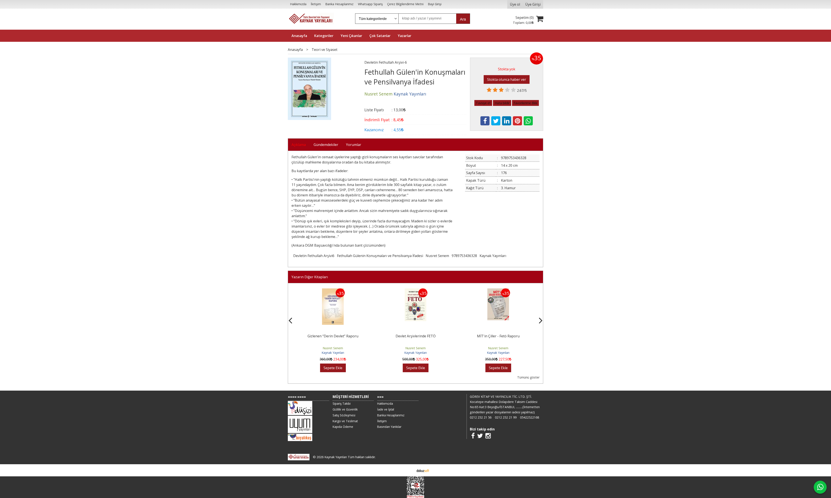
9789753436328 (464, 255)
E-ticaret (409, 470)
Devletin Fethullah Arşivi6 (313, 255)
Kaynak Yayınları (493, 255)
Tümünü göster (528, 377)
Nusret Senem (437, 255)
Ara (463, 19)
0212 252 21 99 (506, 417)
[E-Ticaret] (422, 470)
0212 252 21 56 (480, 417)
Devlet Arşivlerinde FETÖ (416, 336)
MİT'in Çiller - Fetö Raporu (498, 336)
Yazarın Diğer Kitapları (309, 277)
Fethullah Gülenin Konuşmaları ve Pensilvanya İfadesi (380, 255)
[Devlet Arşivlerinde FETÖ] (415, 291)
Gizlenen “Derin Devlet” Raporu (333, 336)
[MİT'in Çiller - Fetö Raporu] (498, 291)
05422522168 (529, 417)
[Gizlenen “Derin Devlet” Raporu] (333, 291)
